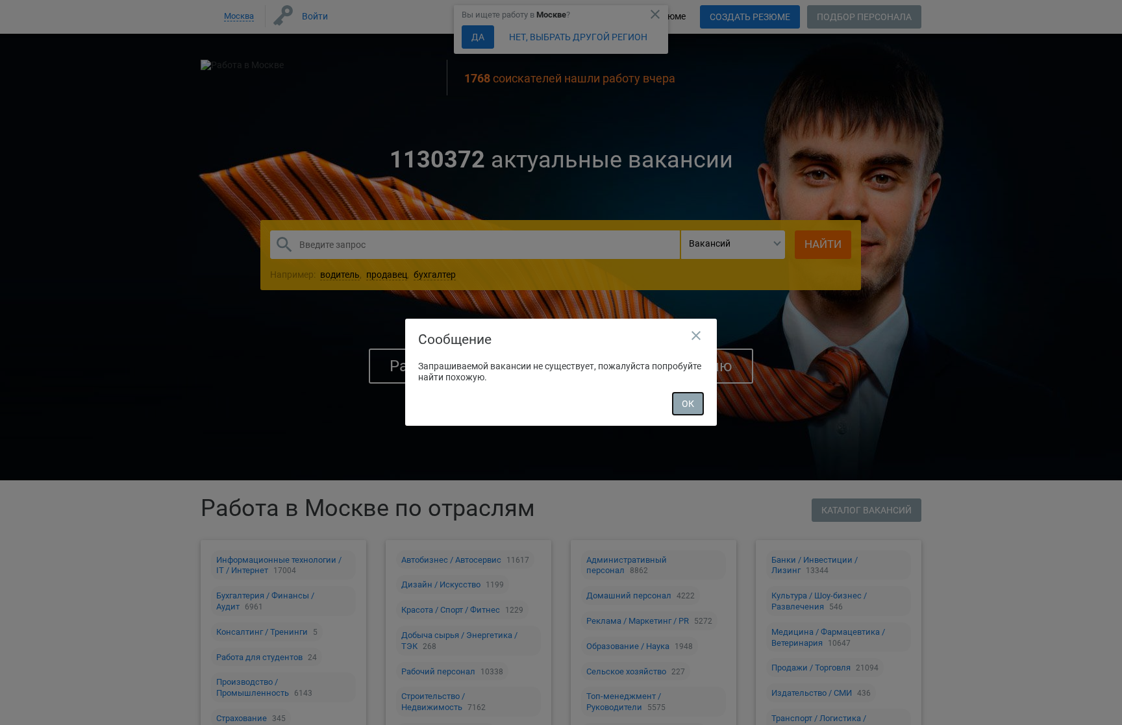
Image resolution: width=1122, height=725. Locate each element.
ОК (688, 404)
